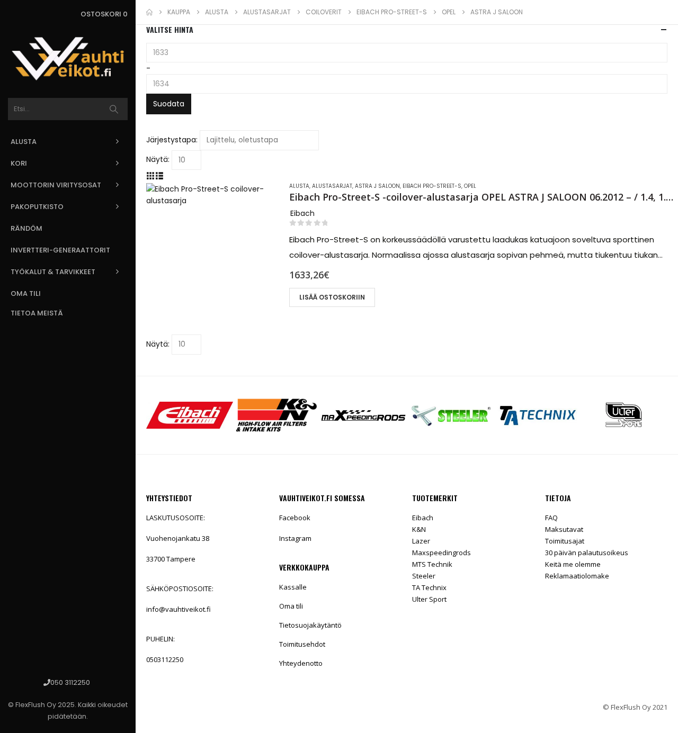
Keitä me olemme (573, 564)
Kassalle (293, 587)
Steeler (423, 576)
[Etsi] (114, 109)
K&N (419, 529)
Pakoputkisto (37, 207)
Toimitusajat (564, 541)
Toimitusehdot (302, 644)
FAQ (551, 517)
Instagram (295, 538)
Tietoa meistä (37, 313)
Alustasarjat (332, 186)
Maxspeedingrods (441, 552)
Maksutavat (564, 529)
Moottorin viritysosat (56, 185)
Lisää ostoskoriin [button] (332, 297)
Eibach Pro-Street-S (432, 186)
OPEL (470, 186)
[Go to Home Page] (149, 12)
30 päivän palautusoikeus (586, 552)
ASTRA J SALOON (377, 186)
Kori (19, 163)
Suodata (168, 103)
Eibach (422, 517)
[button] (150, 175)
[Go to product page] (212, 249)
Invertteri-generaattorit (60, 250)
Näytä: (158, 159)
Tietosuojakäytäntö (310, 625)
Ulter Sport (429, 599)
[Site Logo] (68, 58)
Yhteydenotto (301, 663)
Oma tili (26, 293)
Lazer (421, 541)
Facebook (294, 517)
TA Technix (429, 587)
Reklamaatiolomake (577, 576)
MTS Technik (432, 564)
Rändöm (26, 228)
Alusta (24, 142)
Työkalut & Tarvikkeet (53, 272)
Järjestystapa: (172, 139)
